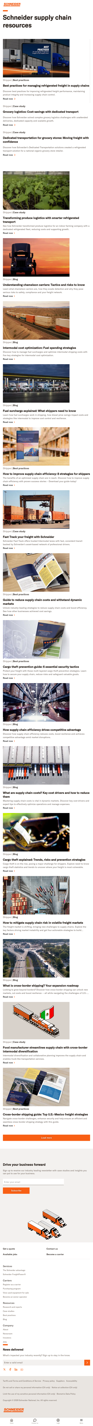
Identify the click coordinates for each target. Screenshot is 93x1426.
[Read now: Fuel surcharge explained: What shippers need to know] (36, 401)
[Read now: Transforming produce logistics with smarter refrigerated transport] (36, 209)
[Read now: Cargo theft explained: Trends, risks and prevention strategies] (36, 850)
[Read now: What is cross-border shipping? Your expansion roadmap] (36, 976)
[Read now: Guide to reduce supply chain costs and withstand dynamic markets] (36, 591)
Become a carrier (55, 1254)
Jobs (5, 1342)
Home (11, 1423)
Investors (7, 1337)
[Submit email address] (87, 1363)
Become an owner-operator (15, 1297)
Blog (5, 1319)
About (5, 1329)
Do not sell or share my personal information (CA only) (26, 1387)
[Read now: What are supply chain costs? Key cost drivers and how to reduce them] (36, 783)
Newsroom (7, 1333)
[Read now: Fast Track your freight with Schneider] (36, 527)
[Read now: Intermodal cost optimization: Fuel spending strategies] (36, 338)
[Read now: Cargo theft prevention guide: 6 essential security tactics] (36, 657)
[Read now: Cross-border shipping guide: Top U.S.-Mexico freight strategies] (36, 1105)
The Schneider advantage (14, 1270)
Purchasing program (12, 1288)
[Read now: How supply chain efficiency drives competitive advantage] (36, 720)
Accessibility (71, 1381)
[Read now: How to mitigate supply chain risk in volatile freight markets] (36, 913)
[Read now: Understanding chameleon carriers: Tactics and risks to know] (36, 275)
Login (58, 1423)
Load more (46, 1137)
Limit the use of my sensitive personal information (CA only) (29, 1394)
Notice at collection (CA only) (64, 1387)
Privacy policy (49, 1381)
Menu (81, 1423)
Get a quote (9, 1248)
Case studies (8, 1311)
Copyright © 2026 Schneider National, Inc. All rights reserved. (30, 1400)
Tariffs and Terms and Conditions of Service (22, 1381)
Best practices (9, 1315)
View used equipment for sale (16, 1293)
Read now (8, 98)
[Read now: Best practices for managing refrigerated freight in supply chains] (36, 76)
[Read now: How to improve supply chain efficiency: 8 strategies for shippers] (36, 464)
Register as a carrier (12, 1284)
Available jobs (10, 1254)
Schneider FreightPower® (14, 1274)
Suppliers (60, 1381)
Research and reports (12, 1307)
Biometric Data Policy (66, 1394)
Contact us (35, 1423)
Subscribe (16, 1190)
